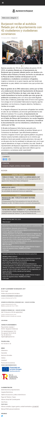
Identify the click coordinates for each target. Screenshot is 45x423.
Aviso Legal (4, 291)
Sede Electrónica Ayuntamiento (10, 390)
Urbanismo (4, 350)
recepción (5, 166)
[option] (22, 52)
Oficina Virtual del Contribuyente (10, 399)
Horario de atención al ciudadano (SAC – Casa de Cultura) (18, 302)
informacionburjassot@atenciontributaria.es (24, 230)
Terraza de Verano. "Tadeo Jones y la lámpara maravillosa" (21, 177)
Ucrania (23, 166)
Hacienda (4, 353)
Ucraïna (28, 166)
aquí (7, 250)
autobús (17, 166)
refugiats (11, 166)
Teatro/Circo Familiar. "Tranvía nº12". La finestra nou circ (21, 209)
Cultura (3, 358)
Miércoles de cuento (8, 187)
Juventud (4, 360)
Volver (5, 153)
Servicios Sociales (6, 355)
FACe (6, 404)
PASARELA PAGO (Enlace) (9, 256)
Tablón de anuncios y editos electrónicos (13, 394)
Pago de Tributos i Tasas (8, 397)
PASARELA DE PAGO (24, 248)
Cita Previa (4, 320)
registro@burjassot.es (7, 336)
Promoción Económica (8, 363)
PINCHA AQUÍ (6, 222)
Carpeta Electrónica (7, 392)
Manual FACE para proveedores (10, 409)
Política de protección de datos (10, 293)
